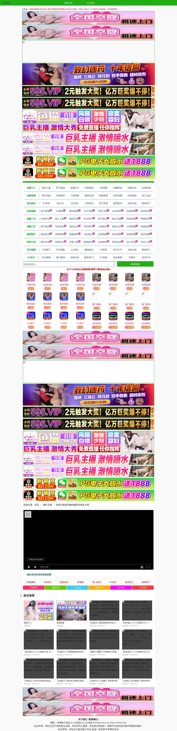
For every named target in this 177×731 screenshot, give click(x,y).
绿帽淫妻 (99, 588)
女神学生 (45, 219)
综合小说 (145, 242)
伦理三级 (102, 211)
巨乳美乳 (88, 226)
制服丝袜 (73, 234)
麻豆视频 (73, 211)
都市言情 (45, 242)
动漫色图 (131, 234)
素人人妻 (59, 219)
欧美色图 (116, 234)
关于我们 (82, 719)
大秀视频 (131, 226)
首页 (37, 505)
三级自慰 (143, 588)
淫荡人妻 (73, 242)
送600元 (97, 308)
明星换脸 (131, 219)
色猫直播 (60, 623)
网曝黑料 (145, 219)
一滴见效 (31, 307)
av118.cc (7, 2)
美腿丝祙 (55, 588)
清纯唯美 (59, 234)
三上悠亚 (77, 588)
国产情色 (121, 588)
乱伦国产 (88, 219)
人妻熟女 (102, 226)
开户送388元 (96, 327)
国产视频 (45, 211)
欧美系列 (145, 211)
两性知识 (116, 242)
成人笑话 (131, 242)
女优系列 (116, 211)
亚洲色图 (102, 234)
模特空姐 (73, 219)
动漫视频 (131, 211)
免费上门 (31, 288)
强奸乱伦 (73, 226)
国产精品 (45, 226)
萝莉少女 (116, 226)
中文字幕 (88, 211)
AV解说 (59, 211)
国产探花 (102, 219)
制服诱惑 (145, 226)
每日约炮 (96, 288)
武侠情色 (102, 242)
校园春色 (88, 242)
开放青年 (34, 588)
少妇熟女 (88, 234)
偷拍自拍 (45, 234)
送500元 (31, 327)
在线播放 (31, 582)
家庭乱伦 (59, 242)
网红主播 (116, 219)
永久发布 (91, 2)
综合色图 (145, 234)
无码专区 (59, 226)
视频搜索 (135, 264)
